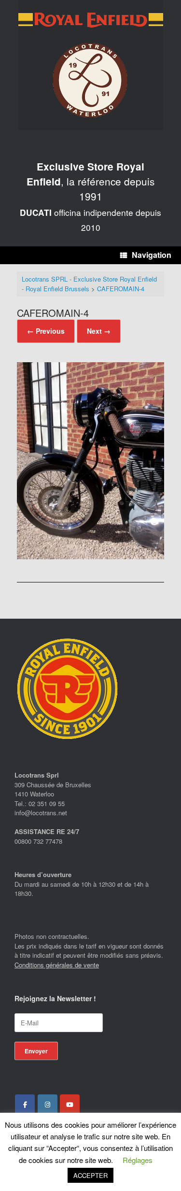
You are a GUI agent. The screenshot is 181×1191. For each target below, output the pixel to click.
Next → (99, 331)
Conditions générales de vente (56, 964)
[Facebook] (25, 1104)
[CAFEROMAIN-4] (90, 556)
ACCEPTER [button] (90, 1175)
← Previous (46, 331)
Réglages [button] (138, 1160)
